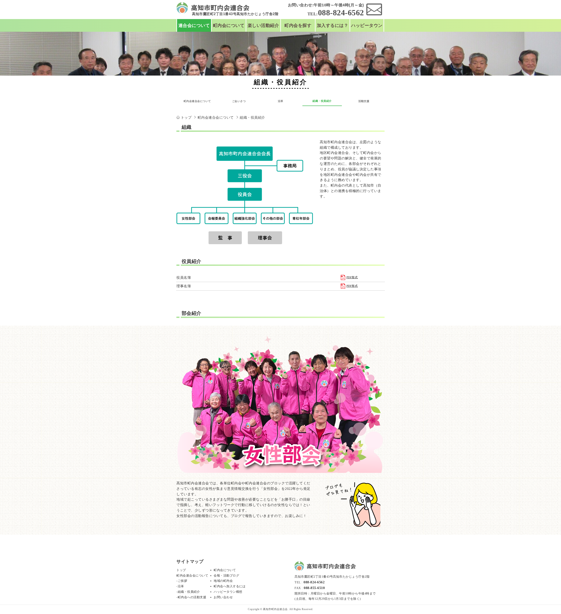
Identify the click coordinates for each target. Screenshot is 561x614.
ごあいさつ (239, 101)
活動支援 (363, 101)
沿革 (280, 101)
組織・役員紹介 (322, 100)
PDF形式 (352, 277)
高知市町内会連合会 (275, 609)
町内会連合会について (197, 101)
